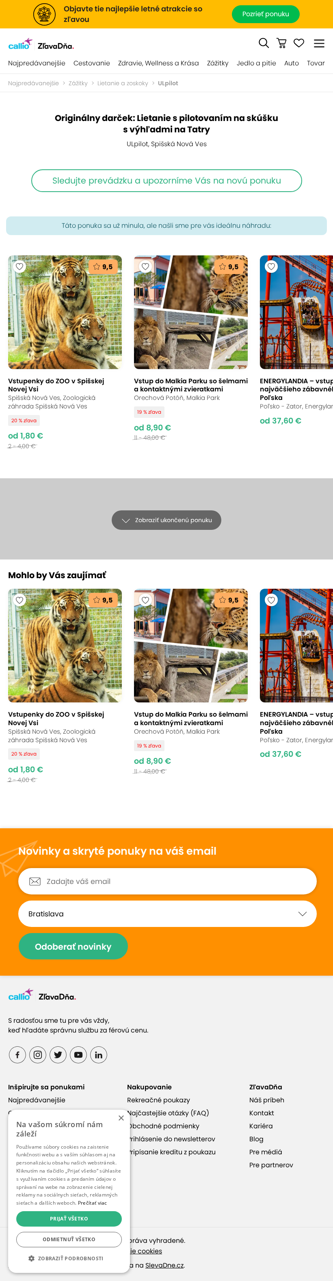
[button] (264, 43)
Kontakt (261, 1113)
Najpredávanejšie (36, 63)
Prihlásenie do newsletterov (171, 1139)
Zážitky (218, 63)
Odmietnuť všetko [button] (69, 1239)
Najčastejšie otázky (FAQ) (168, 1113)
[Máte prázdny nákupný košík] (281, 43)
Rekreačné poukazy (158, 1100)
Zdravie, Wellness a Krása (158, 63)
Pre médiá (265, 1152)
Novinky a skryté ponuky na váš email (117, 851)
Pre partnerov (271, 1165)
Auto (291, 63)
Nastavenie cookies (130, 1251)
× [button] (121, 1118)
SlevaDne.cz (164, 1265)
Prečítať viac (92, 1202)
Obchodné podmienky (163, 1126)
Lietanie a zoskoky (122, 83)
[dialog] (69, 1191)
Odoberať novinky (73, 947)
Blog (256, 1139)
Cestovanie (92, 63)
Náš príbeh (266, 1100)
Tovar (316, 63)
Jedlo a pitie (256, 63)
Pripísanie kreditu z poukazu (171, 1152)
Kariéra (261, 1126)
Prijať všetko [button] (69, 1218)
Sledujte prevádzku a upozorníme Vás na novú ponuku (166, 180)
